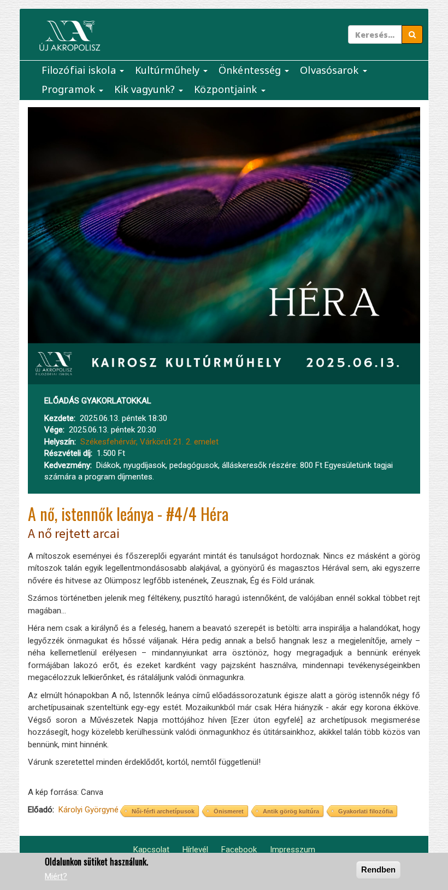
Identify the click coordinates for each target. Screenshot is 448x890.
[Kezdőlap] (69, 36)
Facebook (239, 849)
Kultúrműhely (168, 70)
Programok (70, 89)
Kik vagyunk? (146, 89)
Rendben (378, 869)
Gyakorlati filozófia (365, 811)
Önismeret (229, 811)
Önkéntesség (251, 70)
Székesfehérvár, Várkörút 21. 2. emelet (149, 442)
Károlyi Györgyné (88, 810)
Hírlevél (195, 849)
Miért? (56, 876)
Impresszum (292, 849)
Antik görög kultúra (291, 811)
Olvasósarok (330, 70)
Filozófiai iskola (80, 70)
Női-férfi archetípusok (163, 811)
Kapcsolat (151, 849)
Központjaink (227, 89)
